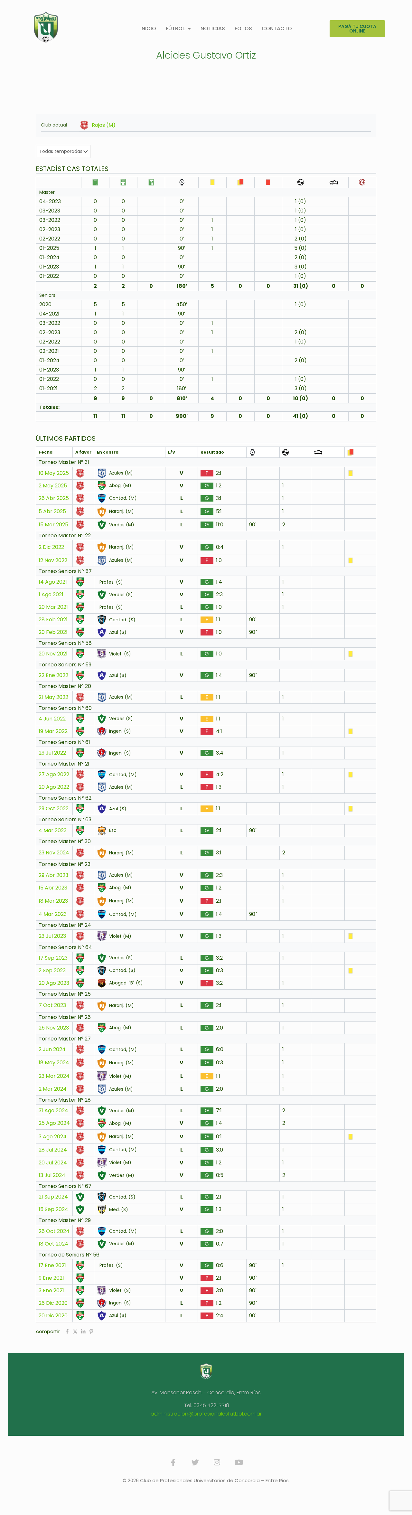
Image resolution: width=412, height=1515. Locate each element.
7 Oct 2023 (52, 1005)
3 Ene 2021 (51, 1290)
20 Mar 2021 (53, 607)
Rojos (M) (104, 125)
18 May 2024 (54, 1062)
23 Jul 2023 (52, 936)
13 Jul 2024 (52, 1175)
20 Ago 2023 (54, 983)
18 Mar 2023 (53, 901)
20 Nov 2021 (53, 654)
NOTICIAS (213, 28)
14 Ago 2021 (53, 582)
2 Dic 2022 (51, 547)
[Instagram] (217, 1462)
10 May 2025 (54, 473)
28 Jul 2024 (53, 1150)
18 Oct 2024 (53, 1244)
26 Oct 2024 (54, 1231)
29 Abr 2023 (53, 875)
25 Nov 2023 (54, 1028)
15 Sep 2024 (53, 1209)
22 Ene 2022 (53, 675)
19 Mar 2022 (53, 731)
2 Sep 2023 (52, 970)
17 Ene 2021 (52, 1265)
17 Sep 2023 (53, 958)
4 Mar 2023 (53, 830)
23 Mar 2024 (54, 1076)
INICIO (148, 28)
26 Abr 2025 (54, 498)
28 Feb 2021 (53, 619)
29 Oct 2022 (54, 808)
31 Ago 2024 (53, 1110)
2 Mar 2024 (53, 1089)
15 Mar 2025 (53, 525)
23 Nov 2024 (54, 853)
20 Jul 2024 (53, 1163)
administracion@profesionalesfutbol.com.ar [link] (206, 1413)
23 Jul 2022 (52, 753)
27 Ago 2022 (54, 774)
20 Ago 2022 (54, 787)
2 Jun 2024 (52, 1049)
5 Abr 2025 (52, 511)
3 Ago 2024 (53, 1137)
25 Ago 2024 (54, 1123)
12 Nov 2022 (53, 560)
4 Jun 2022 (52, 719)
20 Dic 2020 (53, 1316)
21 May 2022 (53, 697)
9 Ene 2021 (51, 1278)
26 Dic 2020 (53, 1303)
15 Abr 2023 (53, 888)
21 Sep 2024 (53, 1197)
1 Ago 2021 (51, 594)
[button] (178, 28)
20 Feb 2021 (53, 632)
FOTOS (243, 28)
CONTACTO (277, 28)
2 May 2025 (53, 486)
